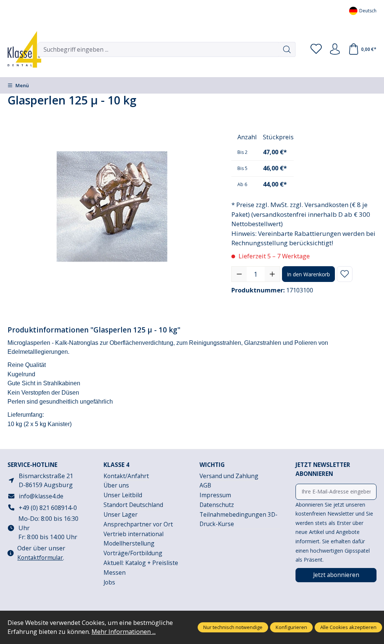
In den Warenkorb (308, 274)
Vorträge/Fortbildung (133, 553)
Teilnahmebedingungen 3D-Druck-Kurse (239, 519)
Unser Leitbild (123, 495)
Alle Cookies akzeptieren (348, 627)
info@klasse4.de (41, 496)
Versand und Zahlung (229, 476)
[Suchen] (287, 49)
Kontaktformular (40, 557)
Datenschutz (217, 505)
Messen (115, 572)
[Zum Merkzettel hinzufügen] (344, 274)
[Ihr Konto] (334, 49)
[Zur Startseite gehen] (19, 49)
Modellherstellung (129, 543)
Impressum (215, 495)
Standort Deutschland (133, 505)
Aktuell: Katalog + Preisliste (141, 563)
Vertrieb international (134, 534)
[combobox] (158, 49)
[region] (112, 206)
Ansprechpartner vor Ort (138, 524)
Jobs (109, 582)
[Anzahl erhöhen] (272, 274)
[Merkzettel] (316, 49)
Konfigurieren (291, 627)
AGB (205, 485)
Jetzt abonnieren (336, 575)
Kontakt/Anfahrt (126, 476)
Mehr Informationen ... (124, 631)
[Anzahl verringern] (239, 274)
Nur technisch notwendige (232, 627)
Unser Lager (121, 514)
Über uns (116, 485)
